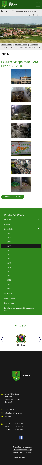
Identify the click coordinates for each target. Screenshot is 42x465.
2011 (9, 267)
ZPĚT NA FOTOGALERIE (12, 197)
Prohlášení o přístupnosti (22, 447)
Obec (9, 288)
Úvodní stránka (6, 45)
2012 (9, 263)
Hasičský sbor (9, 303)
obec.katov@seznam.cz (13, 413)
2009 (9, 276)
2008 (9, 280)
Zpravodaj (8, 293)
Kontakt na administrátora (22, 452)
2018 (9, 238)
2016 (5, 47)
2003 (9, 284)
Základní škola (9, 298)
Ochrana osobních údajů (22, 450)
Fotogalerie (34, 45)
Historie (7, 224)
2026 (9, 233)
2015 (9, 250)
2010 (9, 271)
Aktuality (7, 219)
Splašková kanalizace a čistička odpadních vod (19, 309)
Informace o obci (21, 45)
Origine (23, 457)
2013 (9, 259)
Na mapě (8, 402)
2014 (9, 254)
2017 (9, 242)
